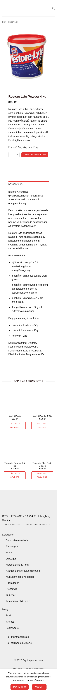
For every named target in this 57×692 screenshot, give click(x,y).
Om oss (10, 621)
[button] (4, 8)
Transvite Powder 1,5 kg (14, 464)
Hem (4, 22)
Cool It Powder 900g (42, 416)
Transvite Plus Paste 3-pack (42, 464)
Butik (9, 615)
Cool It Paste (15, 416)
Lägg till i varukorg (35, 155)
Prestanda (13, 22)
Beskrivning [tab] (15, 184)
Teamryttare (12, 628)
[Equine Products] (28, 8)
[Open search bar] (53, 8)
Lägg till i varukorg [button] (15, 425)
